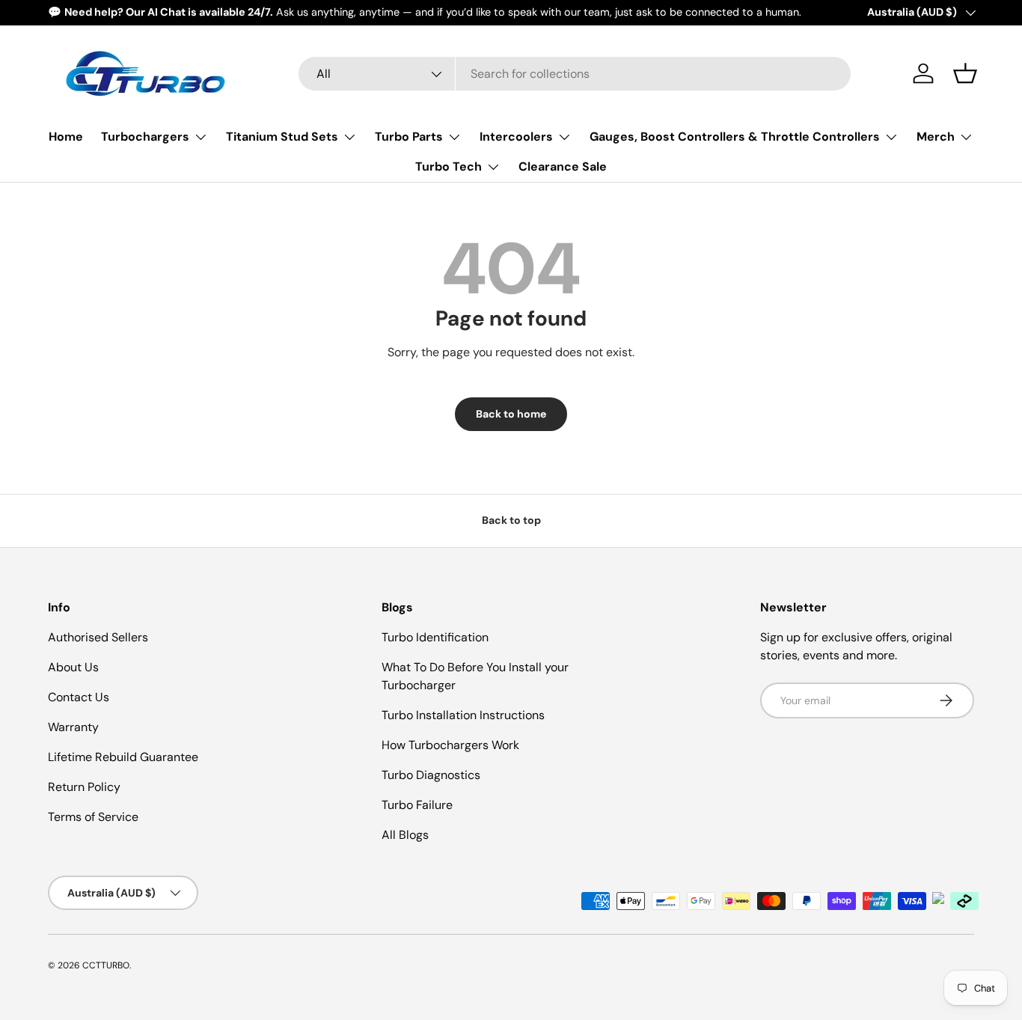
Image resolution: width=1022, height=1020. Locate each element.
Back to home (511, 414)
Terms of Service (93, 817)
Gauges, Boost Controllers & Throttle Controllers (735, 136)
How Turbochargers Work (450, 745)
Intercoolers (516, 136)
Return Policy (84, 787)
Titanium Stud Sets (282, 136)
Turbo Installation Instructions (463, 715)
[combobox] (575, 74)
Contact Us (78, 697)
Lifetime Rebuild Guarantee (123, 757)
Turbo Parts (409, 136)
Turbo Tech (448, 166)
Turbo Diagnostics (431, 775)
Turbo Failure (417, 805)
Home (66, 136)
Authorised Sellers (98, 637)
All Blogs (405, 835)
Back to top (511, 520)
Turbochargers (145, 136)
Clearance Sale (562, 166)
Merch (936, 136)
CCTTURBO (105, 965)
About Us (73, 667)
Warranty (73, 727)
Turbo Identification (435, 637)
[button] (965, 73)
